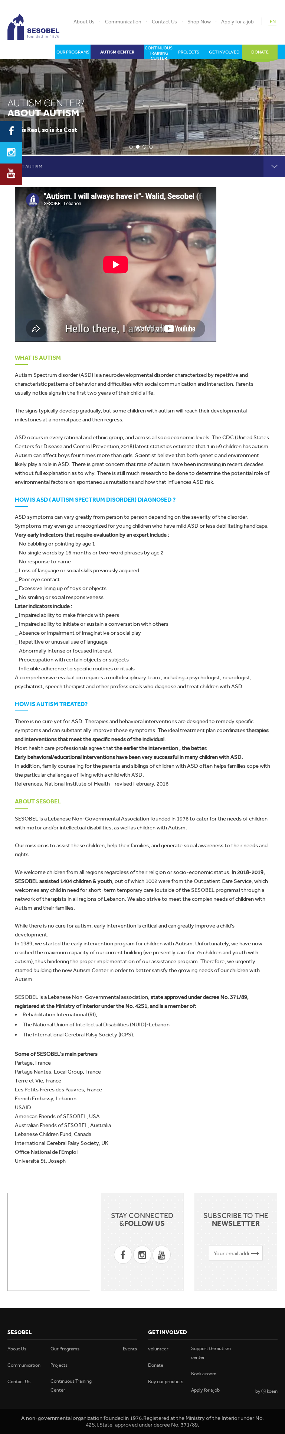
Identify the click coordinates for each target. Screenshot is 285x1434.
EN (273, 21)
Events (130, 1349)
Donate (155, 1365)
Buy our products (165, 1381)
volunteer (158, 1349)
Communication (123, 22)
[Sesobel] (33, 27)
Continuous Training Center (71, 1385)
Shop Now (199, 22)
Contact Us (164, 22)
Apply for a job (237, 22)
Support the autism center (211, 1353)
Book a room (203, 1373)
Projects (59, 1365)
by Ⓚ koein (266, 1391)
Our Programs (64, 1349)
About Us (84, 22)
